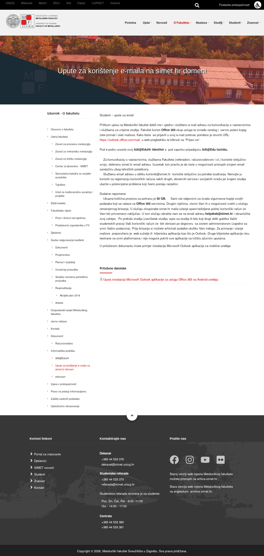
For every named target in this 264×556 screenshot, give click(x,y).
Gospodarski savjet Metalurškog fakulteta (69, 312)
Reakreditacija (63, 288)
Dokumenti (61, 247)
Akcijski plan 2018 (70, 295)
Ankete (59, 303)
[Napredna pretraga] (197, 5)
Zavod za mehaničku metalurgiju (73, 151)
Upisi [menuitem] (146, 22)
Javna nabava (59, 321)
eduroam (60, 376)
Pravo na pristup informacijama (68, 391)
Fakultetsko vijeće (61, 210)
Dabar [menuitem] (81, 3)
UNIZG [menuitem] (10, 3)
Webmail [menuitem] (26, 3)
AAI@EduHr (62, 358)
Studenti (39, 474)
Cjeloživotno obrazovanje (65, 406)
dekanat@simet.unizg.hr (117, 464)
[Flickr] (220, 460)
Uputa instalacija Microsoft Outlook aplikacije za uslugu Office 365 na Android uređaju (160, 279)
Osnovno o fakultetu (62, 129)
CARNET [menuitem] (98, 3)
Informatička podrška (63, 351)
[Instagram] (189, 460)
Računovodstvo (64, 343)
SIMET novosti (44, 467)
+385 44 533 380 (112, 522)
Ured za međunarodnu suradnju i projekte (74, 194)
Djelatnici (56, 232)
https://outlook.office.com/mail (120, 139)
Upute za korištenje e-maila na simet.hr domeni (72, 367)
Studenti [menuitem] (234, 22)
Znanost (39, 481)
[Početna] (33, 20)
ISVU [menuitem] (56, 3)
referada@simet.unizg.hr (118, 484)
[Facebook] (174, 460)
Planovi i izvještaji (65, 262)
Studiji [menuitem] (218, 22)
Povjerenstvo (62, 255)
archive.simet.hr (201, 491)
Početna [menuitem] (130, 22)
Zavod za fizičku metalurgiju (71, 159)
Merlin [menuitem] (43, 3)
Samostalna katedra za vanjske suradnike (73, 175)
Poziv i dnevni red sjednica (70, 218)
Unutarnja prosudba (66, 269)
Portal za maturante (47, 454)
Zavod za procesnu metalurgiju (73, 144)
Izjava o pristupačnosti (63, 384)
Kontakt (55, 328)
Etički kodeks (58, 203)
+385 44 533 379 (112, 479)
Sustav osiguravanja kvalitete (67, 240)
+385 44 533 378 (112, 459)
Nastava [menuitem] (201, 22)
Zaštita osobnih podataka (65, 399)
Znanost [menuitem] (252, 22)
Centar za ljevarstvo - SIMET (71, 166)
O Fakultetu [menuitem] (181, 22)
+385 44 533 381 (112, 527)
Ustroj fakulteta (59, 136)
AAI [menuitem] (68, 3)
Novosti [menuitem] (161, 22)
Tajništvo (60, 184)
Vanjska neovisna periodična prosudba (71, 278)
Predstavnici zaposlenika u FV (72, 225)
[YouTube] (205, 460)
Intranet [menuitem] (115, 3)
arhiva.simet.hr (207, 478)
